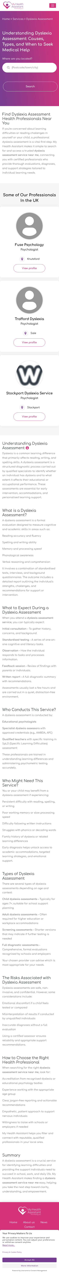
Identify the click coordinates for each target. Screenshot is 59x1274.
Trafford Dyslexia (29, 319)
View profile (29, 268)
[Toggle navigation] (52, 5)
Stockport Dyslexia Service (29, 393)
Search (30, 86)
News (44, 1222)
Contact (29, 1227)
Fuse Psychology (29, 245)
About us (29, 1222)
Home (6, 19)
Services (18, 19)
